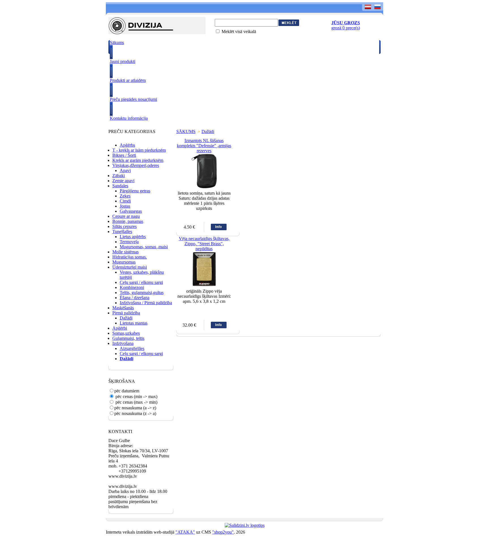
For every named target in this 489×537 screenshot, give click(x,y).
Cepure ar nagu (126, 216)
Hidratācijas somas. (129, 257)
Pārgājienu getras (135, 190)
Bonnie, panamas (127, 221)
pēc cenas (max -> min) (135, 402)
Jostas (125, 206)
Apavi (125, 170)
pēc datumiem (126, 390)
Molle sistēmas (125, 251)
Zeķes (125, 196)
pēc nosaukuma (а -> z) (135, 407)
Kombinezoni (132, 287)
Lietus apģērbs (133, 236)
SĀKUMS (186, 131)
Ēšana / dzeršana (134, 297)
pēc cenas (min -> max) (135, 396)
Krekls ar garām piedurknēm (137, 160)
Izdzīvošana (123, 343)
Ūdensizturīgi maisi (129, 267)
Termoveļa (129, 241)
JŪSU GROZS (345, 22)
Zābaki (118, 175)
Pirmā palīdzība (126, 312)
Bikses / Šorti (124, 155)
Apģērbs (127, 145)
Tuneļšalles (122, 231)
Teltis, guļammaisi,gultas (142, 292)
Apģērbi (119, 328)
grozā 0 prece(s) (345, 27)
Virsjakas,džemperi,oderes (135, 165)
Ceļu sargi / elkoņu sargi (141, 282)
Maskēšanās (123, 307)
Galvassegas (131, 211)
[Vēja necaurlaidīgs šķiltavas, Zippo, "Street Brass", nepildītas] (204, 285)
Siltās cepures (124, 226)
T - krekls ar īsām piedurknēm (139, 150)
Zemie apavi (123, 180)
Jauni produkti (122, 61)
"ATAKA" (185, 532)
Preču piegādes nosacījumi (133, 99)
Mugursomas (124, 262)
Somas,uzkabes (126, 333)
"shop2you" (223, 532)
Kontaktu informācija (129, 118)
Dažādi (126, 318)
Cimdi (125, 201)
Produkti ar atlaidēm (128, 80)
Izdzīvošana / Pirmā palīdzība (146, 302)
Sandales (120, 185)
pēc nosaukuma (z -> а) (135, 413)
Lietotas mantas (133, 323)
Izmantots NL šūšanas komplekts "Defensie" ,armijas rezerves (204, 145)
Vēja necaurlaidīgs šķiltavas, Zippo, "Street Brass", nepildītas (204, 243)
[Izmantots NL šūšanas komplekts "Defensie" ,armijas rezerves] (204, 187)
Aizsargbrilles (132, 348)
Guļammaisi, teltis (128, 338)
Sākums (117, 42)
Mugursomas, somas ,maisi (144, 246)
